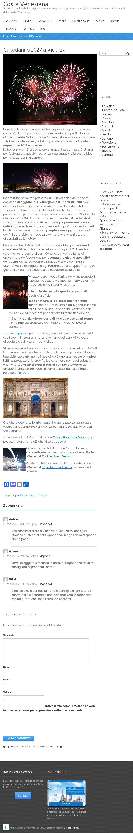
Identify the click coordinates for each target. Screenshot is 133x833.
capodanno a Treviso (57, 467)
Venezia (107, 155)
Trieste (106, 151)
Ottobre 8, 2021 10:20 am (20, 584)
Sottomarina (110, 147)
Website (7, 692)
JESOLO (62, 21)
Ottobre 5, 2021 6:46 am (19, 556)
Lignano (107, 138)
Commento (8, 635)
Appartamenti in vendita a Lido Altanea (110, 225)
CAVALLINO (45, 21)
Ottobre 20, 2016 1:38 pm (20, 524)
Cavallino (108, 122)
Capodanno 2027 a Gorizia (18, 747)
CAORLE (100, 21)
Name (6, 667)
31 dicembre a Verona (57, 456)
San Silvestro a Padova (72, 437)
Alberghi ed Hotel (114, 110)
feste (43, 495)
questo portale (17, 333)
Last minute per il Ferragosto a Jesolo (113, 208)
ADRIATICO (28, 29)
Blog (42, 29)
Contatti (67, 828)
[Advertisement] (115, 72)
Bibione (107, 114)
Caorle (106, 118)
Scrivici (23, 795)
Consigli (107, 126)
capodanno (20, 495)
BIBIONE (114, 21)
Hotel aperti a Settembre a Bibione (114, 196)
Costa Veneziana (25, 4)
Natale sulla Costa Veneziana (46, 747)
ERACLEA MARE (80, 21)
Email (7, 679)
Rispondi (46, 524)
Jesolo (106, 134)
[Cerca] (128, 53)
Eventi (106, 130)
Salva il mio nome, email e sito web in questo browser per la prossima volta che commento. (49, 708)
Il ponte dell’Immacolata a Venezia (114, 237)
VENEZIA (28, 21)
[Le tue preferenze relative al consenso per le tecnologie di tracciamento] (6, 827)
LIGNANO (11, 29)
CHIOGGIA (12, 21)
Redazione (109, 143)
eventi (33, 495)
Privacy (75, 828)
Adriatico (108, 106)
